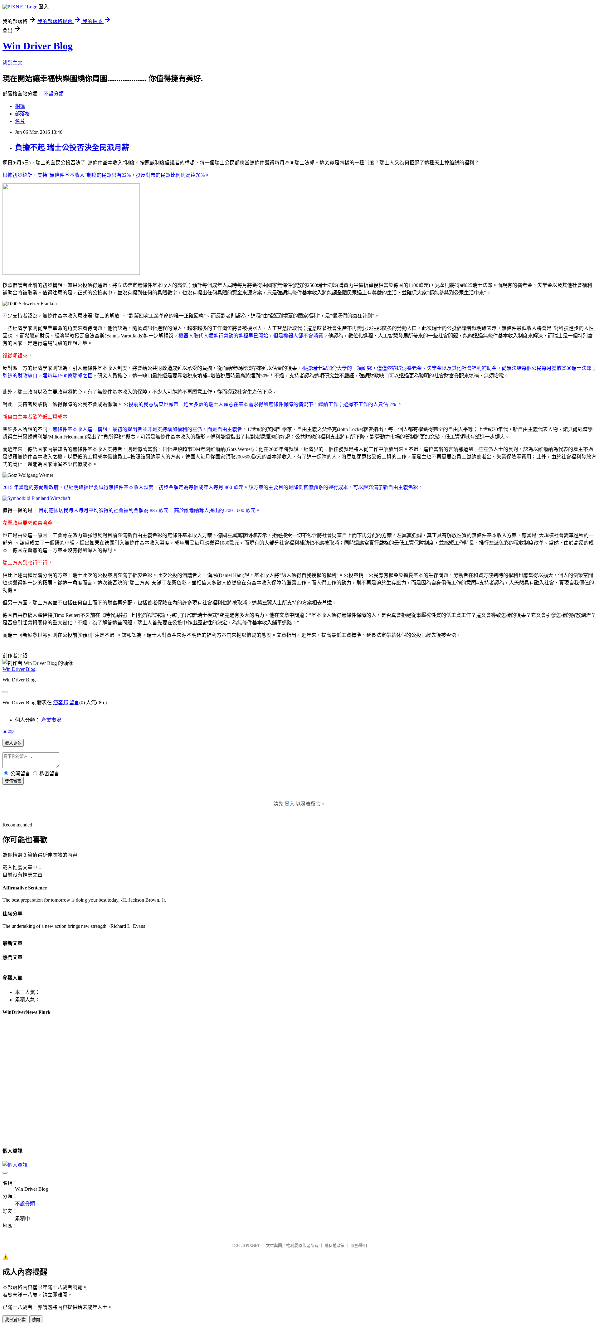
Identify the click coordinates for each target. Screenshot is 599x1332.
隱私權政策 (334, 1245)
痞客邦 (60, 702)
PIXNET (253, 1245)
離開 (36, 1319)
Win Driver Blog (37, 45)
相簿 (20, 106)
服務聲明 (359, 1245)
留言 (74, 702)
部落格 (22, 113)
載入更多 (13, 743)
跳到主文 (12, 62)
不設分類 (54, 93)
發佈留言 (13, 781)
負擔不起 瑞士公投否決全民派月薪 (72, 147)
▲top (8, 731)
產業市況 (51, 720)
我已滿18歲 (15, 1319)
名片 (20, 121)
